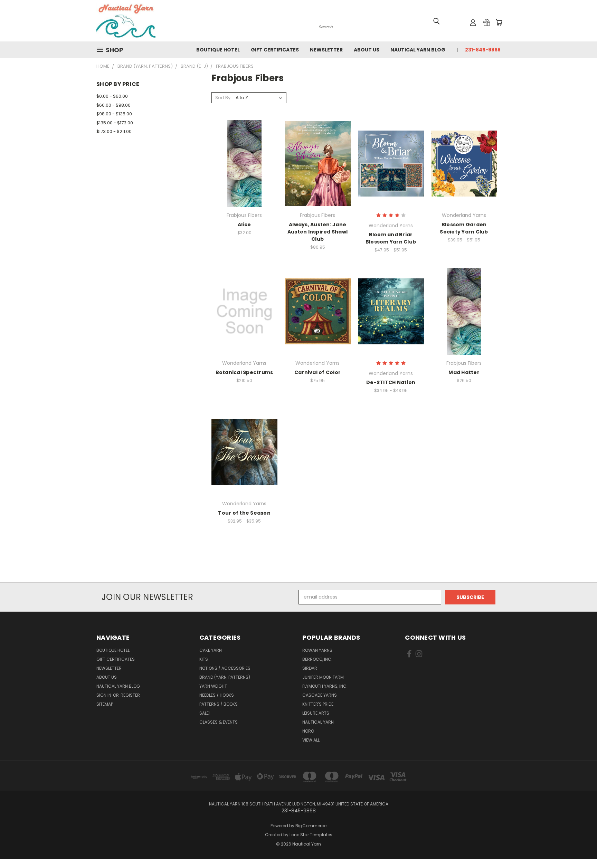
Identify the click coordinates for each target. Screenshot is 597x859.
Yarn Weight (213, 686)
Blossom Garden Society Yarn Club (464, 228)
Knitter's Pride (317, 704)
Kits (203, 659)
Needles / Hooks (216, 695)
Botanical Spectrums (244, 372)
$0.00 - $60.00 (112, 96)
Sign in (104, 695)
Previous (578, 837)
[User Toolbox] (473, 22)
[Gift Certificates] (486, 22)
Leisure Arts (315, 713)
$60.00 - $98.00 (113, 105)
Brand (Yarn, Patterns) (224, 677)
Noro (308, 731)
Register (130, 695)
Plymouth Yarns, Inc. (325, 686)
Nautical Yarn (318, 722)
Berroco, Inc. (317, 659)
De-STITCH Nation (390, 382)
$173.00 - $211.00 (114, 131)
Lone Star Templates (311, 835)
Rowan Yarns (317, 650)
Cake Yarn (210, 650)
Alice (244, 224)
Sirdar (309, 668)
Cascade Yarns (319, 695)
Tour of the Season (244, 512)
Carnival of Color (317, 372)
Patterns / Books (218, 704)
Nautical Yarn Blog (417, 49)
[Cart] (498, 22)
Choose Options (244, 169)
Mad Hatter (464, 372)
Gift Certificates (275, 49)
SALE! (204, 713)
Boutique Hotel (218, 49)
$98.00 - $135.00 (114, 114)
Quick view (244, 156)
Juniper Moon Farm (323, 677)
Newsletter (326, 49)
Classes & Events (218, 722)
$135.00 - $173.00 (114, 123)
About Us (366, 49)
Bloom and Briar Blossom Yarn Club (391, 238)
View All (311, 740)
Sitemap (104, 704)
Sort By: (223, 97)
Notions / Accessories (224, 668)
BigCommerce (310, 826)
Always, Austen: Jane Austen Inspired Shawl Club (317, 231)
